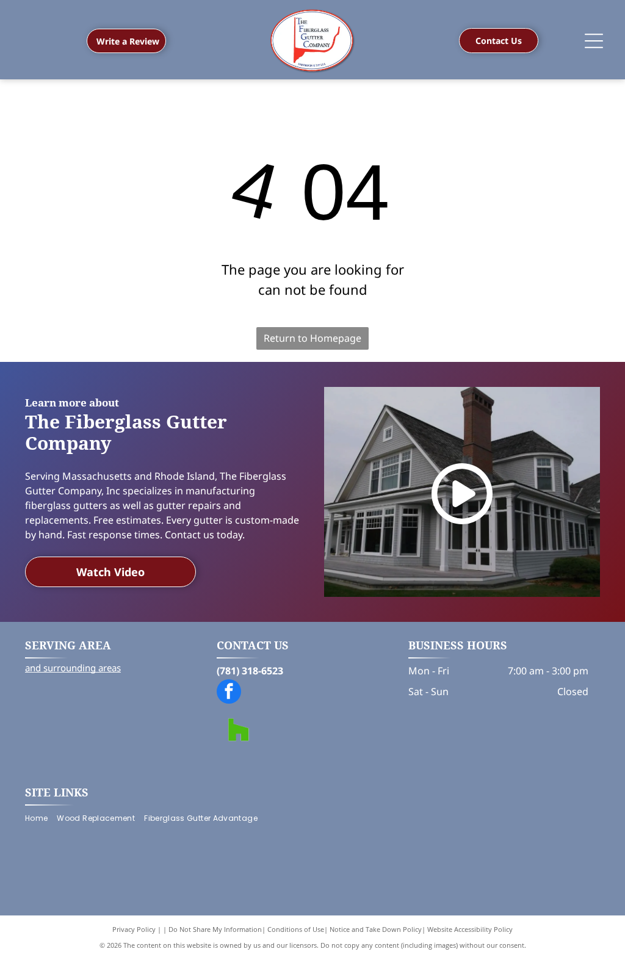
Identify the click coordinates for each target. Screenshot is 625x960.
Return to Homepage (312, 338)
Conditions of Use (295, 929)
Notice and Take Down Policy (376, 929)
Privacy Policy (134, 929)
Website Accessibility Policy (470, 929)
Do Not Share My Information (215, 929)
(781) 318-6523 (250, 670)
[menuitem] (41, 818)
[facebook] (229, 693)
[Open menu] (594, 41)
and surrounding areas (73, 668)
